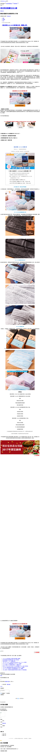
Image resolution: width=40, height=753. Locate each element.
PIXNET (12, 738)
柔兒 (1, 675)
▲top (1, 686)
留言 (8, 681)
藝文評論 (8, 684)
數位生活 (9, 16)
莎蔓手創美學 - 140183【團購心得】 (9, 661)
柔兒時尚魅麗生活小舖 (8, 8)
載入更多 (2, 688)
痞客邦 (6, 681)
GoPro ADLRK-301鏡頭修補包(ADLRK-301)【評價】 (12, 663)
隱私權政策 (26, 738)
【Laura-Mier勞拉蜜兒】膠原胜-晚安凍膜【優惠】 (11, 658)
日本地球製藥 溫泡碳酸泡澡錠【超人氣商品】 (10, 659)
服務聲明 (30, 738)
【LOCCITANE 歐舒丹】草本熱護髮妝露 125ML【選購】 (13, 668)
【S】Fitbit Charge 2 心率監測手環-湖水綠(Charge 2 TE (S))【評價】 (14, 662)
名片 (3, 20)
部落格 (3, 19)
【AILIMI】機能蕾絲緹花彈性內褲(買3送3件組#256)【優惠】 (13, 667)
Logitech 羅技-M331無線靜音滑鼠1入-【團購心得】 (11, 664)
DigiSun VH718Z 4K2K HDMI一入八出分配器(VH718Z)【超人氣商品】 (15, 666)
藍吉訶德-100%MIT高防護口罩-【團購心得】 (15, 25)
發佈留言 (2, 694)
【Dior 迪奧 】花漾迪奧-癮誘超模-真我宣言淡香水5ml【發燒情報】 (14, 669)
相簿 (3, 18)
